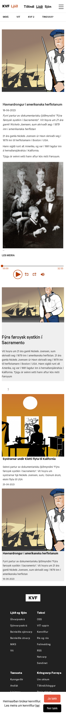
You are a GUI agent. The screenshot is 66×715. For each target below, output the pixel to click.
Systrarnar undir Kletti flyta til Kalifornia (29, 459)
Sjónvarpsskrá (18, 626)
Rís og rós (43, 638)
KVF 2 (31, 17)
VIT (18, 17)
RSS (39, 651)
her (37, 705)
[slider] (56, 274)
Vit (12, 651)
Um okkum (43, 679)
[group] (42, 274)
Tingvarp (48, 17)
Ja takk (52, 698)
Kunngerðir (16, 679)
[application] (33, 273)
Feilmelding (44, 644)
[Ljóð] (16, 6)
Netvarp (42, 657)
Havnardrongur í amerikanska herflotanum (30, 553)
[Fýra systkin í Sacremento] (33, 205)
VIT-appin (43, 626)
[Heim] (6, 6)
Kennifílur (42, 632)
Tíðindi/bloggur (46, 686)
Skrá (6, 17)
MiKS (13, 644)
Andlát (14, 686)
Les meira (8, 255)
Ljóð (39, 7)
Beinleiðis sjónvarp (21, 632)
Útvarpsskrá (17, 619)
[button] (17, 274)
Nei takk (52, 708)
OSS (39, 619)
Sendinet (42, 663)
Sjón (48, 7)
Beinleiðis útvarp (20, 638)
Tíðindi (29, 7)
